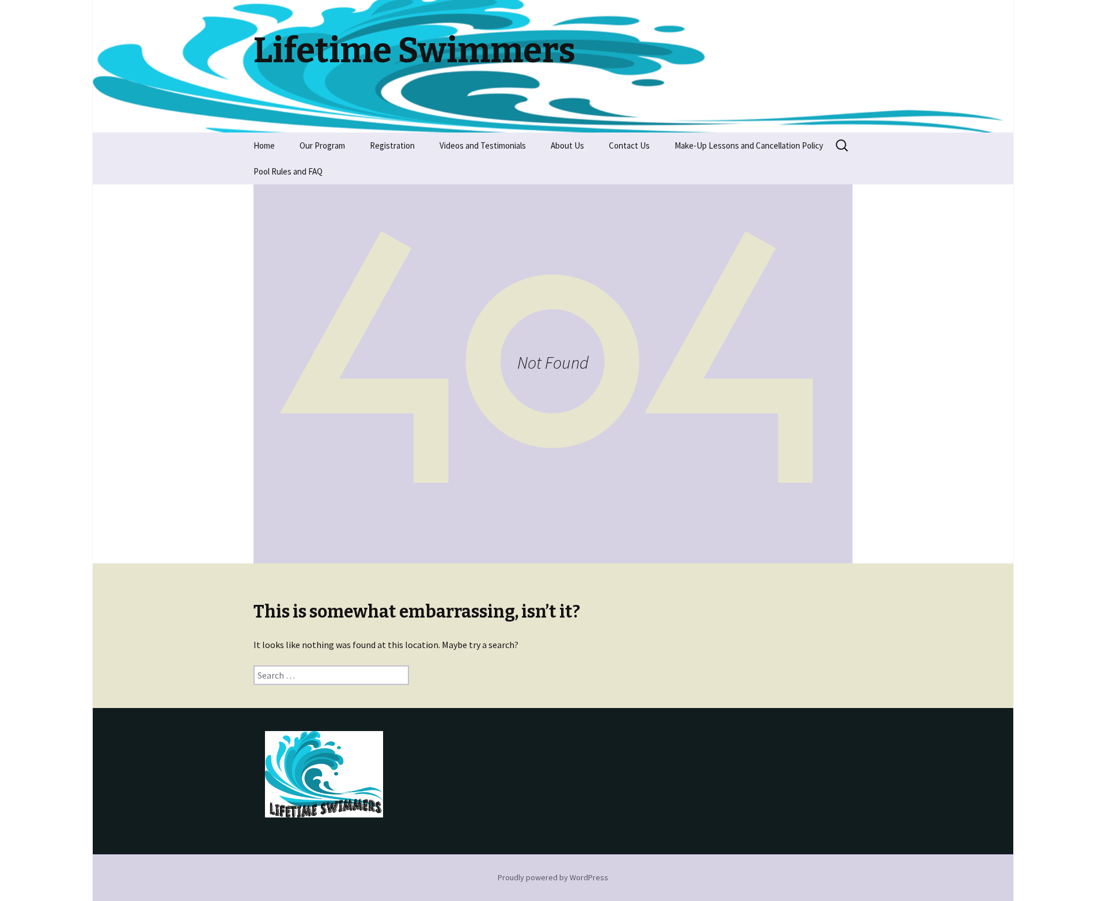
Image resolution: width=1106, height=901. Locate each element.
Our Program (322, 145)
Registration (392, 145)
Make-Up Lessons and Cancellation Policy (749, 145)
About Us (567, 145)
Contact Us (629, 145)
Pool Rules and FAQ (288, 171)
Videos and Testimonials (483, 145)
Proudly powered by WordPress (553, 877)
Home (264, 145)
